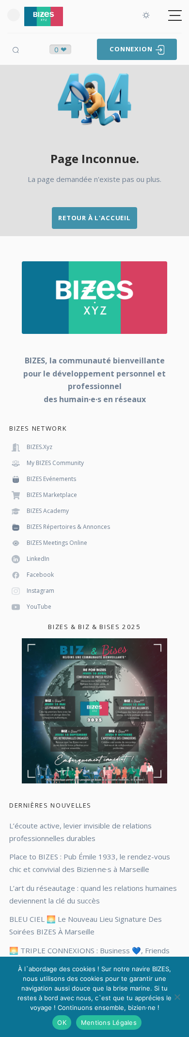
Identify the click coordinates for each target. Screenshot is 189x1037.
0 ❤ (60, 49)
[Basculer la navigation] (175, 15)
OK (61, 1022)
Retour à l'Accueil (94, 217)
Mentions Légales (109, 1022)
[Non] (177, 997)
